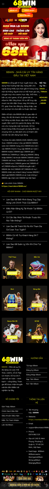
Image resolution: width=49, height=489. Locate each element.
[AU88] (24, 478)
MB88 (43, 103)
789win (43, 91)
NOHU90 (43, 97)
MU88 (44, 100)
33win (42, 88)
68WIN (4, 367)
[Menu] (3, 4)
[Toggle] (4, 199)
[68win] (24, 4)
